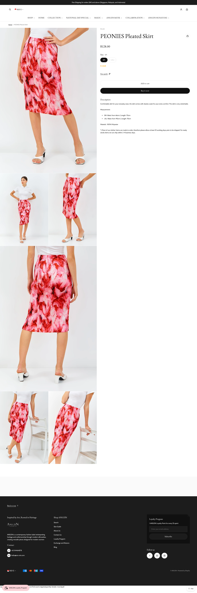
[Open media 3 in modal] (24, 209)
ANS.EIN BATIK (113, 17)
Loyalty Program (59, 539)
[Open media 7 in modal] (72, 427)
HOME (41, 17)
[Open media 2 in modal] (48, 100)
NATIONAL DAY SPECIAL (77, 17)
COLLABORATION (134, 17)
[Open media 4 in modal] (72, 209)
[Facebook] (150, 555)
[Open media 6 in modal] (24, 427)
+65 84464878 (16, 550)
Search (56, 522)
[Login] (181, 9)
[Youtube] (157, 555)
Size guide (104, 73)
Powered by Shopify (184, 570)
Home (10, 24)
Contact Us (58, 535)
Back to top (11, 505)
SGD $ (19, 9)
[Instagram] (164, 555)
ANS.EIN (174, 570)
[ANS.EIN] (98, 9)
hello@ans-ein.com (18, 555)
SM (104, 60)
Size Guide (57, 527)
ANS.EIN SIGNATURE (157, 17)
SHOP (30, 17)
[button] (10, 9)
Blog (55, 547)
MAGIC (97, 17)
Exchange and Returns (61, 543)
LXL (112, 60)
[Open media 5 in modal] (48, 318)
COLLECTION (54, 17)
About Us (57, 531)
